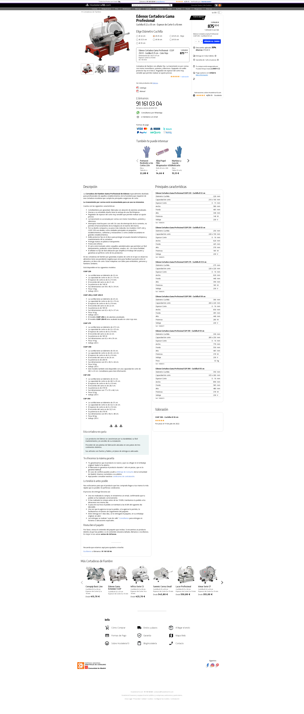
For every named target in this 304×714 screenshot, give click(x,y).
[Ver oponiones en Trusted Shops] (206, 2)
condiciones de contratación (123, 476)
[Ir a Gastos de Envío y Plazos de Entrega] (203, 19)
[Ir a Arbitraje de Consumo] (92, 669)
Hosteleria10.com (137, 692)
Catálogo (143, 88)
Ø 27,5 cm (143, 39)
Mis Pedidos (207, 5)
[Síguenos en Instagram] (212, 667)
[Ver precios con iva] (219, 12)
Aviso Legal (128, 699)
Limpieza (159, 9)
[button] (188, 161)
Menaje (138, 9)
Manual (142, 91)
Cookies (150, 699)
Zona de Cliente (196, 5)
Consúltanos (124, 518)
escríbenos (161, 2)
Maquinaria (106, 9)
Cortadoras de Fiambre (92, 12)
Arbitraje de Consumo (125, 472)
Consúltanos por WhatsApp (151, 113)
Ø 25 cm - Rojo (178, 36)
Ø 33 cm (175, 39)
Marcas (209, 9)
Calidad (143, 699)
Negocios (198, 9)
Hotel (170, 9)
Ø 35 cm (142, 43)
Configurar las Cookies (161, 699)
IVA (214, 12)
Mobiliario (127, 9)
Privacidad (136, 699)
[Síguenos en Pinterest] (217, 667)
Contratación (175, 699)
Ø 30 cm (159, 39)
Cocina (94, 9)
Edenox (155, 83)
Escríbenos (87, 551)
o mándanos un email (149, 117)
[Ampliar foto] (107, 61)
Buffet (178, 9)
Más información (202, 75)
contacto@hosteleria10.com (163, 692)
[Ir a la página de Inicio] (98, 5)
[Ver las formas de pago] (154, 133)
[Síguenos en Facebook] (207, 667)
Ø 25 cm (159, 36)
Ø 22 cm (142, 36)
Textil (188, 9)
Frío (116, 9)
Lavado (149, 9)
